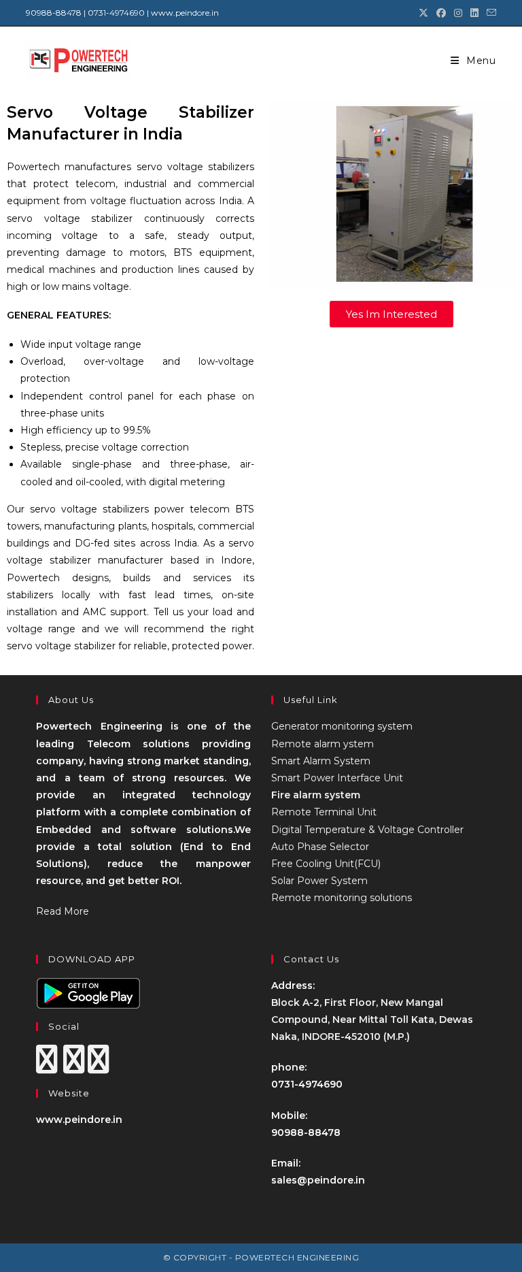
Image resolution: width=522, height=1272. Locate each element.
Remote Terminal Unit (324, 812)
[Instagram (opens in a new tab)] (458, 13)
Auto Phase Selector (320, 847)
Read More (62, 911)
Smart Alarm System (320, 761)
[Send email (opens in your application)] (489, 13)
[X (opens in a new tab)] (423, 13)
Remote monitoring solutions (341, 898)
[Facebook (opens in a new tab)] (441, 13)
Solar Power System (319, 881)
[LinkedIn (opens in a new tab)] (474, 13)
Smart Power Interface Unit (337, 778)
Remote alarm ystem (322, 744)
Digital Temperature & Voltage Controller (367, 829)
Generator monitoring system (342, 726)
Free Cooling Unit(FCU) (326, 864)
